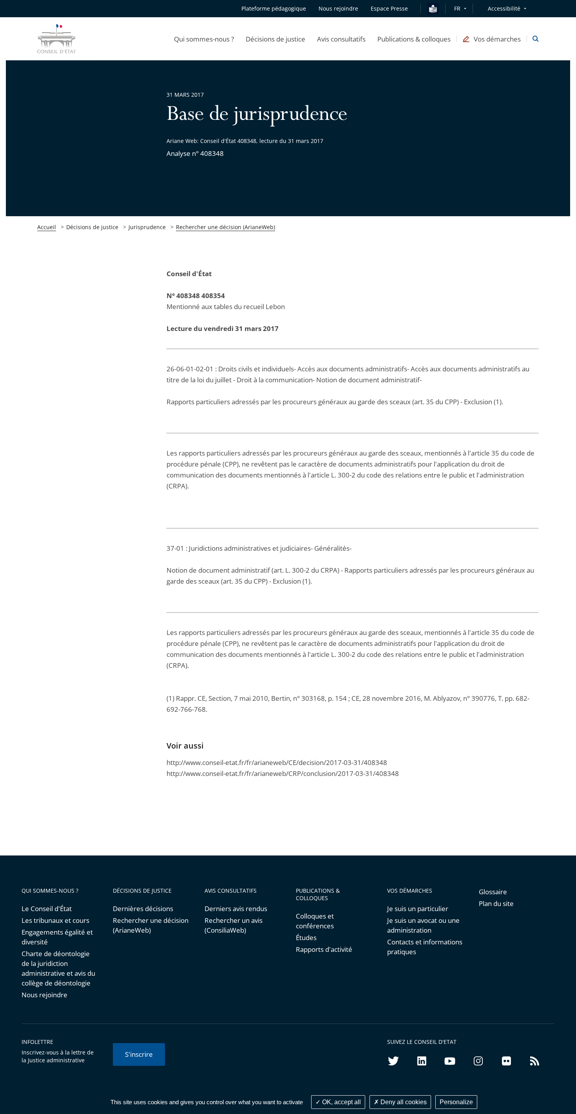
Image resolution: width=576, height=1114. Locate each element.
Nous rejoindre (44, 994)
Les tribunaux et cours (55, 920)
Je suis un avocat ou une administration (423, 925)
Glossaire (493, 891)
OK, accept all (341, 1102)
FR (457, 8)
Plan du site (496, 903)
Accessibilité (504, 8)
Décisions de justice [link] (92, 227)
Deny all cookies (403, 1102)
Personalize (456, 1102)
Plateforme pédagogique (273, 8)
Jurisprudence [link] (147, 227)
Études (306, 937)
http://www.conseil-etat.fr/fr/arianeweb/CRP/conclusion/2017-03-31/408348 (283, 773)
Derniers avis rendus (236, 908)
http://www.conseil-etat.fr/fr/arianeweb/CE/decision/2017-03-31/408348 (277, 762)
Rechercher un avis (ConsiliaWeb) (234, 925)
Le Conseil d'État (47, 908)
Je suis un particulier (417, 908)
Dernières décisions (143, 908)
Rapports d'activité (324, 949)
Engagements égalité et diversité (57, 937)
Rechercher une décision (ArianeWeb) (225, 227)
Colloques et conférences (315, 920)
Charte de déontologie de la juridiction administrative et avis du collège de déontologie (58, 968)
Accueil (46, 227)
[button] (204, 38)
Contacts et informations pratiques (424, 946)
